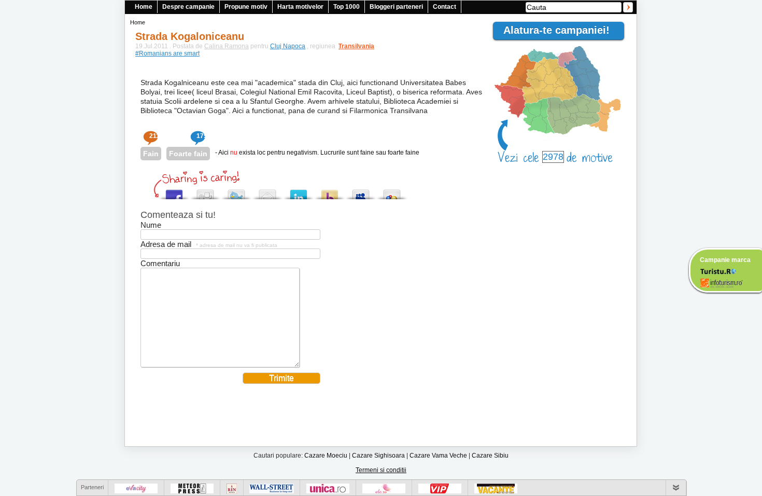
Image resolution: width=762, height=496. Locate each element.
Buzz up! (329, 191)
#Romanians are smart (167, 53)
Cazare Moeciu (325, 455)
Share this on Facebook (174, 191)
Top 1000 (346, 6)
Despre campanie (188, 6)
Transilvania (351, 46)
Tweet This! (236, 191)
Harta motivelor (300, 6)
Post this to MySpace (360, 191)
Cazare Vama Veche (438, 455)
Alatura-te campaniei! (561, 30)
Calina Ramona (226, 46)
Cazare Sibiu (490, 455)
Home (143, 6)
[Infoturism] (721, 284)
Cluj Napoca (287, 46)
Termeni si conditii (381, 470)
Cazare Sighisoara (378, 455)
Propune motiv (245, 6)
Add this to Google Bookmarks (391, 191)
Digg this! (205, 191)
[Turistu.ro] (718, 270)
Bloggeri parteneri (396, 6)
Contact (444, 6)
